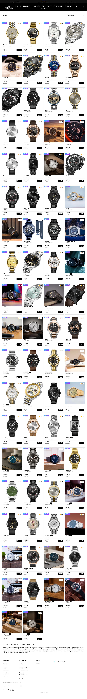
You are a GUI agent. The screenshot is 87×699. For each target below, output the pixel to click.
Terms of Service (22, 678)
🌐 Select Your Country (59, 661)
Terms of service (6, 674)
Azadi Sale (18, 6)
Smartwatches (5, 665)
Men (43, 6)
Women (49, 6)
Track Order (43, 8)
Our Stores (38, 663)
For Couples (68, 6)
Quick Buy (19, 50)
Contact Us (21, 665)
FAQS (20, 663)
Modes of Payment (23, 674)
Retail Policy (21, 669)
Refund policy (5, 676)
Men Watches (5, 669)
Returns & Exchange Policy (24, 667)
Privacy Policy (22, 676)
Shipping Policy (22, 673)
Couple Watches (6, 673)
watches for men (11, 647)
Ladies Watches (5, 671)
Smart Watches (58, 6)
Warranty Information (23, 671)
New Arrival (36, 6)
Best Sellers (26, 6)
